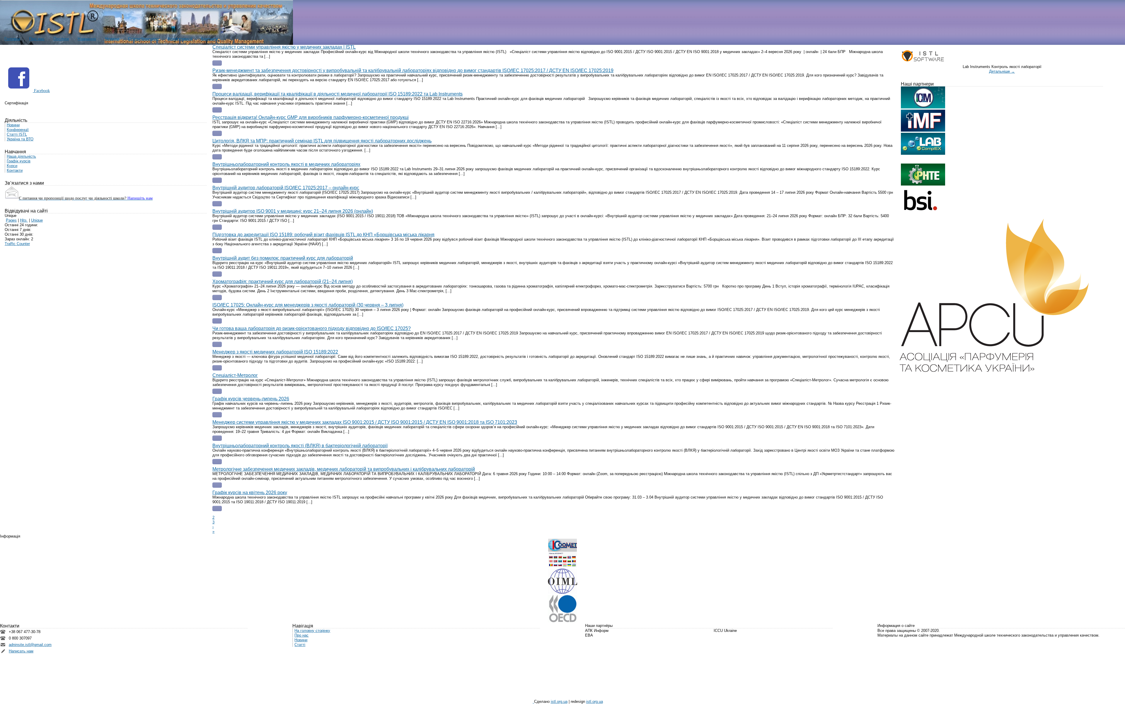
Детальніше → (1002, 71)
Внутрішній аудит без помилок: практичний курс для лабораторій (282, 258)
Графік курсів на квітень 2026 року (249, 492)
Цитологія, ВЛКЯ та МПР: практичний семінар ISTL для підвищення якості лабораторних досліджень (322, 140)
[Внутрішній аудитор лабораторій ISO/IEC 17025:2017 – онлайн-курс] (217, 203)
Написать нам (21, 651)
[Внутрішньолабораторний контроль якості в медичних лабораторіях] (217, 180)
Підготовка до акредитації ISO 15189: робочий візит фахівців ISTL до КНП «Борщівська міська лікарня (323, 234)
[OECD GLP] (562, 621)
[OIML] (562, 592)
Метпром (593, 640)
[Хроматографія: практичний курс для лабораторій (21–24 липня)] (217, 297)
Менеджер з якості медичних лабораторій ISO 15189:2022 (275, 351)
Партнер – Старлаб (22, 108)
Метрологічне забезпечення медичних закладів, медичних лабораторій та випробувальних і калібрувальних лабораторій (343, 469)
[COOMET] (562, 566)
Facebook (41, 91)
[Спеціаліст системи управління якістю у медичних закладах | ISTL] (217, 63)
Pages (11, 220)
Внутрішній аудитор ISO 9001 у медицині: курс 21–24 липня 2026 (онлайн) (292, 211)
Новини (112, 38)
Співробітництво (143, 38)
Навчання (87, 38)
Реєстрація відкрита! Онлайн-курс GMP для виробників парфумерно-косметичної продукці (310, 117)
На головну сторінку (312, 630)
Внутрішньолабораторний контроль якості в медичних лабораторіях (286, 164)
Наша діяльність (21, 156)
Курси (12, 166)
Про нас (37, 38)
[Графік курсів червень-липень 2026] (217, 414)
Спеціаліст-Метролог (235, 375)
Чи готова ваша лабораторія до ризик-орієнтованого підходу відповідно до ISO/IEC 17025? (311, 328)
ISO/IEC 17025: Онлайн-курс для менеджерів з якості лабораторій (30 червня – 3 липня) (307, 304)
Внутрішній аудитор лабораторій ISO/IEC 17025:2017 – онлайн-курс (285, 187)
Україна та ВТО (20, 139)
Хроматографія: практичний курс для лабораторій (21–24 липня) (282, 281)
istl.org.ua (559, 701)
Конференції (180, 38)
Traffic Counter (17, 244)
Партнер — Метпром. (59, 108)
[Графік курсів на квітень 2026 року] (217, 508)
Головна (12, 38)
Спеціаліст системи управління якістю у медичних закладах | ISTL (284, 47)
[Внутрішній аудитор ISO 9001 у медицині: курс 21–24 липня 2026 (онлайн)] (217, 227)
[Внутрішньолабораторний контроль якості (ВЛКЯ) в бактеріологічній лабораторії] (217, 461)
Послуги (61, 38)
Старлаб (721, 635)
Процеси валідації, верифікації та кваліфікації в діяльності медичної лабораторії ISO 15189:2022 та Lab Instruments (337, 93)
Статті (299, 644)
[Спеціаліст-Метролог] (217, 391)
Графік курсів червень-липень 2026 (250, 398)
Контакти (209, 38)
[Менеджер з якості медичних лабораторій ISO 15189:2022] (217, 367)
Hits (24, 220)
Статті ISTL (17, 134)
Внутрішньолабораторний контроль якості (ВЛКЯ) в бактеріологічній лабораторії (300, 445)
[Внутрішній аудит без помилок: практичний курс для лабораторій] (217, 274)
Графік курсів (18, 161)
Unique (37, 220)
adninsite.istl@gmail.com (30, 644)
